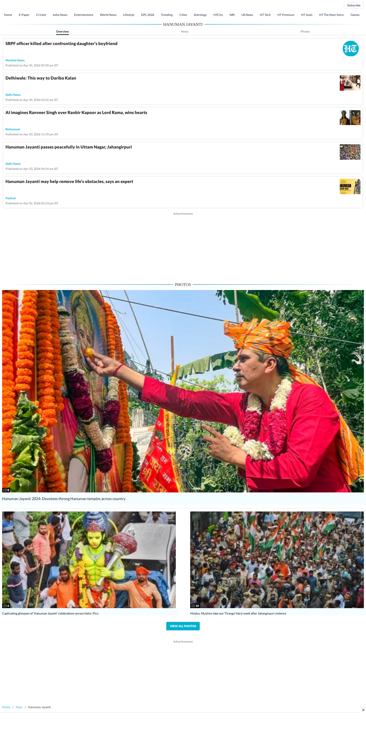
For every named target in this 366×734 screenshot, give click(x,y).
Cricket (41, 14)
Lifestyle (128, 14)
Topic (19, 707)
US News (247, 14)
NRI (232, 14)
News (185, 31)
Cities (183, 14)
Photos (305, 31)
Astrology (200, 14)
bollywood (13, 129)
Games (355, 14)
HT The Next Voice (331, 14)
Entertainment (83, 14)
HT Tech (265, 14)
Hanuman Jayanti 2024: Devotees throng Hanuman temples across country (63, 498)
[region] (183, 245)
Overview (62, 31)
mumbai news (15, 60)
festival (11, 198)
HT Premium (285, 14)
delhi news (13, 94)
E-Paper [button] (24, 14)
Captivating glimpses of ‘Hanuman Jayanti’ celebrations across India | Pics (50, 613)
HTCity (218, 14)
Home (8, 14)
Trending (167, 14)
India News (60, 14)
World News (108, 14)
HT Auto (306, 14)
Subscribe (353, 5)
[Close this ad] (363, 710)
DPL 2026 (147, 14)
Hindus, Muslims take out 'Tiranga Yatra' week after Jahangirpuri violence (238, 613)
